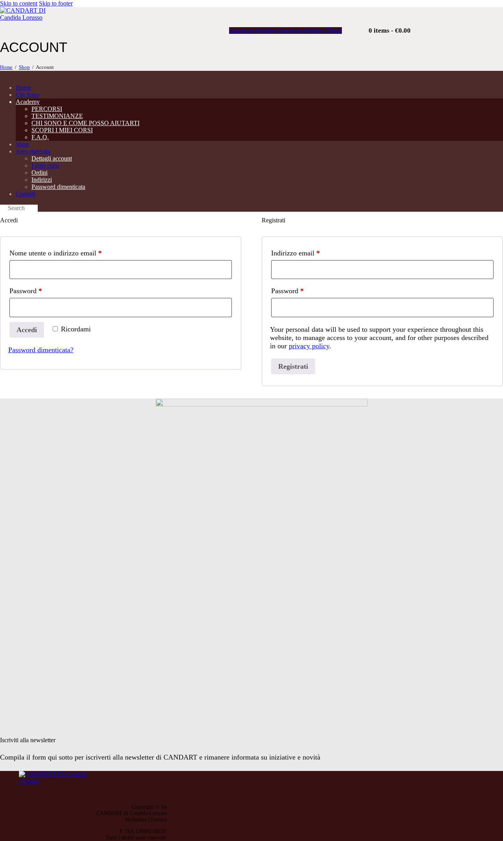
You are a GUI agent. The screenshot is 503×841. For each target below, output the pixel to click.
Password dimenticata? (40, 350)
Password (38, 290)
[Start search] (2, 209)
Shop (24, 67)
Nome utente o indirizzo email (68, 253)
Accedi (27, 330)
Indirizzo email (308, 253)
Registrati (293, 366)
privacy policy (309, 346)
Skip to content (18, 3)
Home (6, 67)
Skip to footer (56, 3)
